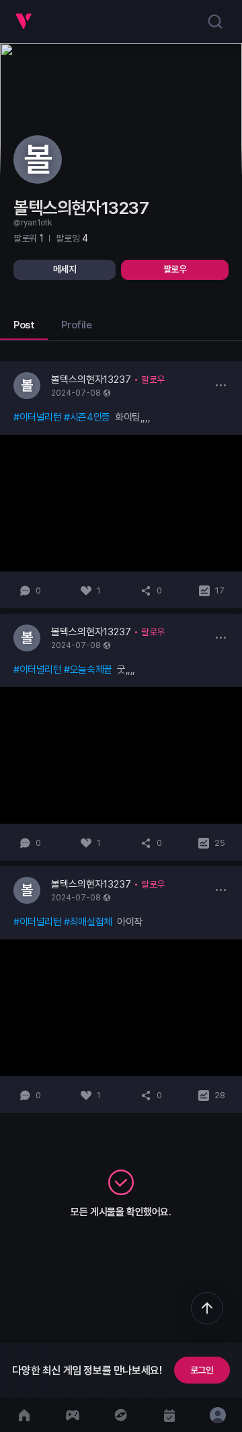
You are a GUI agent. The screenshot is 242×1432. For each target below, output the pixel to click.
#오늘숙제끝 (88, 670)
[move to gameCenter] (72, 1415)
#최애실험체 (88, 922)
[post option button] (220, 385)
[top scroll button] (207, 1308)
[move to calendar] (169, 1415)
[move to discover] (121, 1415)
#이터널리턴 (37, 417)
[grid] (121, 737)
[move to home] (24, 1415)
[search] (215, 21)
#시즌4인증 (87, 417)
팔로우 (175, 269)
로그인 (202, 1370)
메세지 (65, 269)
